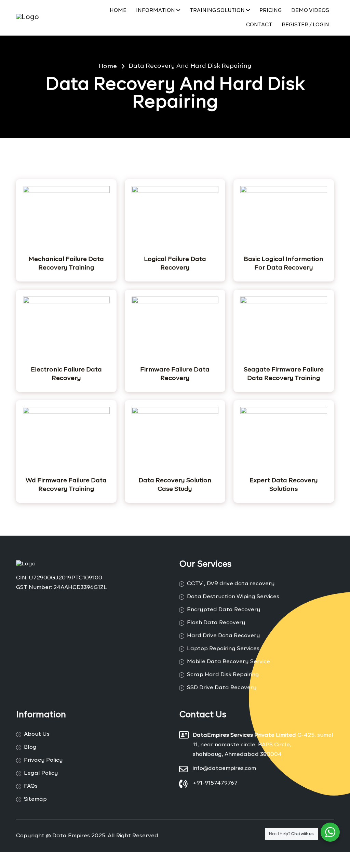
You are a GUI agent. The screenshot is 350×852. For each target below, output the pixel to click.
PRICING (270, 10)
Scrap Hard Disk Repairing (223, 675)
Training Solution (217, 10)
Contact (259, 24)
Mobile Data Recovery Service (228, 662)
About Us (37, 734)
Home (118, 10)
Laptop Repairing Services (223, 649)
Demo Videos (310, 10)
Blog (30, 747)
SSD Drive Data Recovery (222, 688)
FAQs (31, 786)
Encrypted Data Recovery (223, 610)
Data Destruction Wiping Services (233, 597)
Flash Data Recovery (216, 623)
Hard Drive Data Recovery (223, 636)
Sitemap (35, 799)
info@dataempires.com (224, 768)
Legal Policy (41, 773)
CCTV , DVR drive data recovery (231, 584)
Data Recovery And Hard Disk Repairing (190, 66)
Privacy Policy (43, 760)
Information (155, 10)
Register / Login (305, 24)
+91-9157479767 (215, 783)
